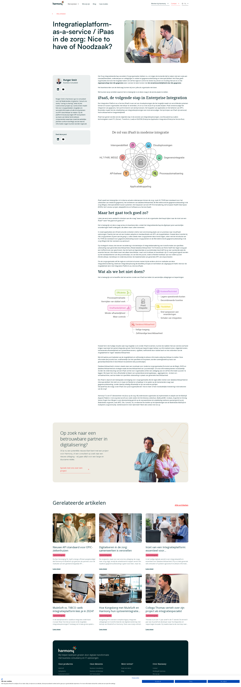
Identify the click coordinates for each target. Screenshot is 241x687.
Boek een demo (126, 668)
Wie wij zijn (86, 4)
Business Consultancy (96, 668)
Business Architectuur (96, 671)
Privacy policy (135, 678)
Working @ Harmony (159, 671)
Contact (155, 668)
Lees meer (57, 569)
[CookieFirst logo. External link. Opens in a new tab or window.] (2, 679)
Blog (94, 4)
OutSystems (62, 671)
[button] (73, 4)
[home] (58, 4)
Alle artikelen (181, 505)
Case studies (103, 4)
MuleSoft (61, 668)
